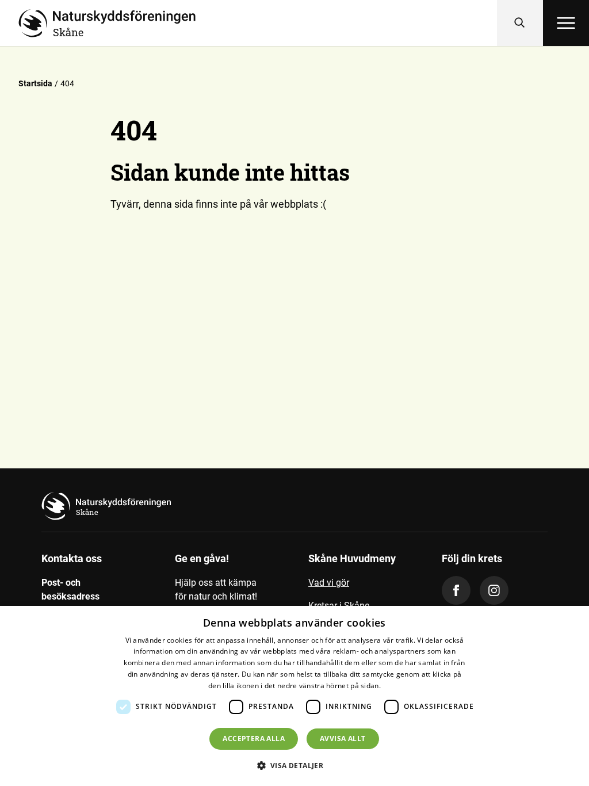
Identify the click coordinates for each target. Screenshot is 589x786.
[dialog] (294, 696)
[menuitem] (361, 587)
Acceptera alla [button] (254, 738)
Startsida (35, 83)
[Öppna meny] (566, 23)
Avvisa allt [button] (342, 738)
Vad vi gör (328, 582)
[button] (295, 765)
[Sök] (520, 23)
